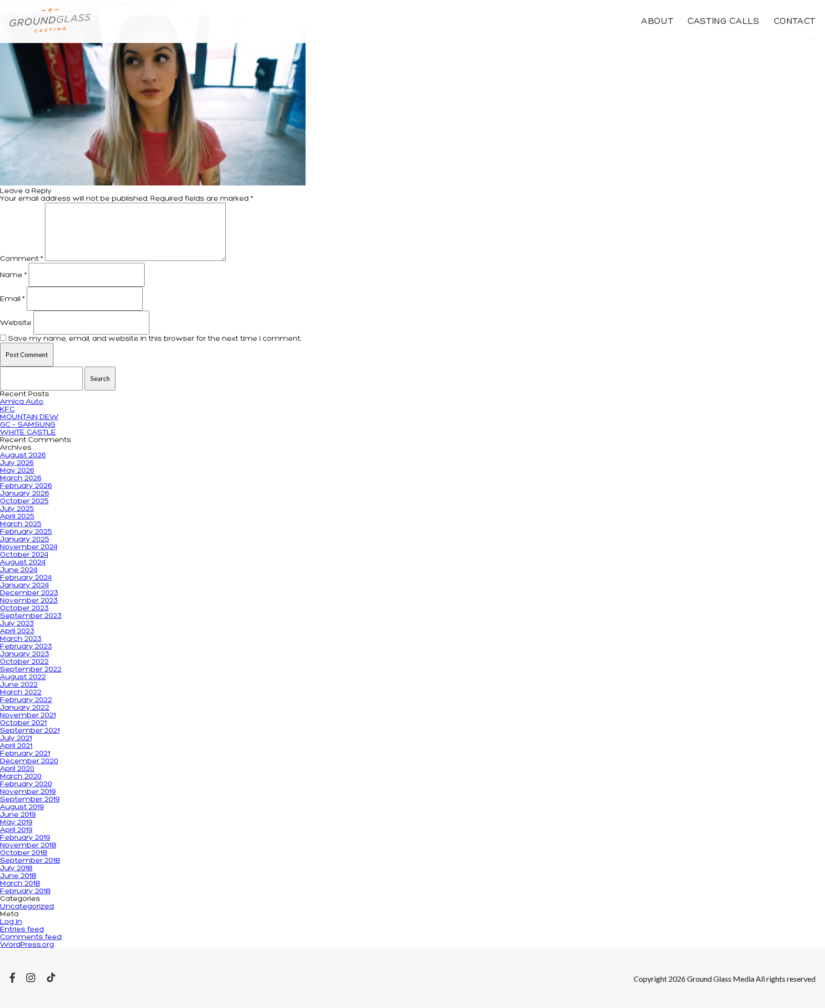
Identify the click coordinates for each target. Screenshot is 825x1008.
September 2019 (30, 799)
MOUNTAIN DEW (29, 417)
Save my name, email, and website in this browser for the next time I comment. (154, 339)
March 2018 (20, 884)
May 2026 (17, 471)
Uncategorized (27, 906)
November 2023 (29, 601)
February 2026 (26, 486)
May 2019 (16, 822)
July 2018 (16, 868)
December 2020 (29, 761)
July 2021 (16, 738)
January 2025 (24, 539)
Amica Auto (21, 402)
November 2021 (28, 715)
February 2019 (25, 838)
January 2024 (24, 585)
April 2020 (17, 769)
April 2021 (16, 746)
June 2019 (18, 815)
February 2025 (26, 532)
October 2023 (24, 608)
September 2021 (30, 731)
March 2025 (21, 524)
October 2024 (24, 555)
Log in (11, 922)
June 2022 (19, 685)
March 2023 (21, 639)
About (657, 22)
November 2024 (28, 547)
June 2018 (18, 876)
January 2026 (24, 494)
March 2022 (21, 692)
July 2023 (17, 624)
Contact (794, 22)
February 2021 (25, 754)
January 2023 (24, 654)
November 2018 (28, 845)
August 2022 (23, 677)
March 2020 (21, 776)
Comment (21, 259)
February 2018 (25, 891)
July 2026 (17, 463)
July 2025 (17, 509)
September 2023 (31, 616)
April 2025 (17, 516)
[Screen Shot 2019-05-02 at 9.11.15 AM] (153, 183)
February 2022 (26, 700)
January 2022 (24, 708)
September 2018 (30, 861)
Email (12, 299)
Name (13, 275)
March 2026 (21, 478)
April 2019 (16, 830)
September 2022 (31, 669)
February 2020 (26, 784)
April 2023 (17, 631)
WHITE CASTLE (28, 432)
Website (16, 323)
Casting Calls (723, 22)
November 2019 (28, 792)
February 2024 (26, 578)
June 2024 (18, 570)
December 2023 (29, 593)
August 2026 (23, 455)
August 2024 (22, 562)
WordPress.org (27, 945)
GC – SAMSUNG (27, 425)
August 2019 (22, 807)
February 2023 (26, 646)
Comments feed (31, 937)
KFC (7, 409)
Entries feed (22, 929)
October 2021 (23, 723)
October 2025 (24, 501)
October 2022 (24, 662)
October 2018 (23, 853)
